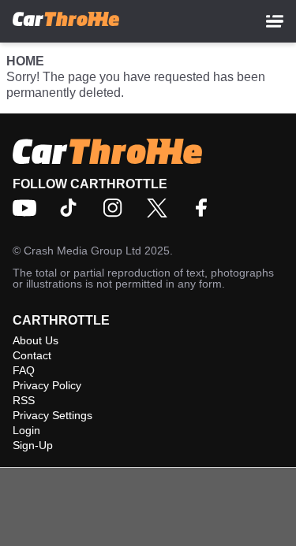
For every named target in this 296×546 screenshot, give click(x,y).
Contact (32, 355)
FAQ (24, 370)
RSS (24, 400)
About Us (35, 340)
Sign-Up (33, 445)
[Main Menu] (274, 21)
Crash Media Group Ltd (82, 250)
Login (26, 430)
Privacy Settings (52, 415)
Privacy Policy (47, 385)
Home (25, 61)
